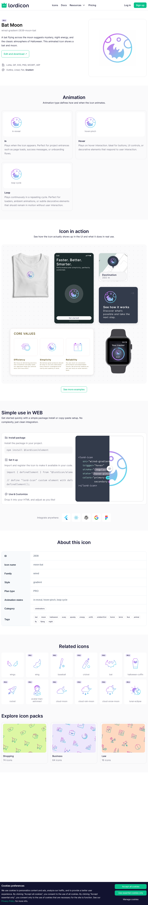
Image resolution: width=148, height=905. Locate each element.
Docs (64, 5)
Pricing (92, 5)
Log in (127, 5)
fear (128, 617)
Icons (55, 5)
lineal (17, 70)
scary (64, 617)
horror (112, 617)
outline (9, 70)
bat (36, 617)
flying (43, 622)
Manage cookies (130, 899)
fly (36, 622)
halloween (54, 617)
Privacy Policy (8, 901)
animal (136, 617)
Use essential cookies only (130, 893)
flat (22, 70)
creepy (82, 617)
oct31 (91, 617)
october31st (101, 617)
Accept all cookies (130, 886)
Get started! (74, 318)
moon (43, 617)
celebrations (40, 609)
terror (121, 617)
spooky (73, 617)
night (51, 622)
